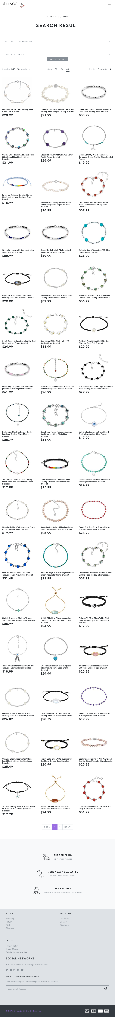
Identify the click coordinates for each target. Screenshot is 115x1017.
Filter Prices (57, 59)
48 (67, 68)
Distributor (65, 924)
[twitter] (7, 969)
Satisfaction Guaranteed (17, 952)
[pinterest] (18, 969)
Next (67, 826)
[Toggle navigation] (109, 5)
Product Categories (18, 41)
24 (62, 68)
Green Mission (12, 948)
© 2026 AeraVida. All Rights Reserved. (23, 1010)
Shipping (10, 918)
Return (9, 921)
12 (56, 68)
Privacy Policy (12, 945)
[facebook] (11, 969)
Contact (63, 921)
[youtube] (22, 969)
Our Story (64, 918)
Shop (57, 16)
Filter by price (15, 54)
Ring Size (10, 928)
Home (49, 16)
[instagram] (14, 969)
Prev (47, 826)
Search (65, 16)
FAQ (8, 924)
